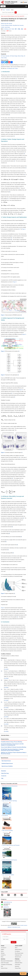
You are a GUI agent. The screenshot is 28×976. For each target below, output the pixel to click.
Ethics (16, 947)
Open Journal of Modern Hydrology (9, 800)
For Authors (17, 951)
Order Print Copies (5, 962)
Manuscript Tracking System (7, 960)
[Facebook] (8, 894)
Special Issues (18, 956)
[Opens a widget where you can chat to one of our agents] (23, 973)
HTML (19, 29)
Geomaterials (5, 815)
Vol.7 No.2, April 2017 (19, 16)
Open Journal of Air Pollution (8, 874)
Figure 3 (24, 334)
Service (3, 959)
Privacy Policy (18, 968)
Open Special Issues (6, 760)
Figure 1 (24, 229)
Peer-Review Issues (19, 953)
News (2, 956)
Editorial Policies (18, 949)
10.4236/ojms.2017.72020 (8, 29)
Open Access (17, 960)
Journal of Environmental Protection (9, 859)
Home (3, 9)
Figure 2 (15, 281)
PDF (16, 29)
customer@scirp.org (7, 902)
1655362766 (6, 907)
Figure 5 (2, 607)
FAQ (2, 778)
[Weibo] (22, 894)
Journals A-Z (3, 947)
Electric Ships (20, 55)
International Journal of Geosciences (9, 786)
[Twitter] (2, 894)
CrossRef (6, 669)
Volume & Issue (4, 968)
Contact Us (3, 775)
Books (2, 951)
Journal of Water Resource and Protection (11, 845)
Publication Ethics (18, 962)
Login (3, 6)
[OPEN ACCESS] (24, 2)
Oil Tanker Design (13, 55)
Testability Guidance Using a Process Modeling (11, 741)
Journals (8, 9)
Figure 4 (21, 389)
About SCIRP (18, 945)
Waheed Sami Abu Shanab (6, 23)
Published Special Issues (7, 763)
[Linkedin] (15, 894)
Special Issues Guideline (7, 766)
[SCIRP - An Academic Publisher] (9, 2)
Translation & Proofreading (6, 964)
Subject (2, 949)
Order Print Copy (5, 773)
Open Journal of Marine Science (7, 16)
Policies (17, 959)
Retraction (17, 966)
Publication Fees (18, 954)
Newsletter (3, 770)
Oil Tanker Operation (5, 55)
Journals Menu (5, 735)
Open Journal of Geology (7, 830)
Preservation (17, 964)
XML (22, 29)
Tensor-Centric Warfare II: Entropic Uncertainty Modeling (13, 747)
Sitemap (2, 953)
